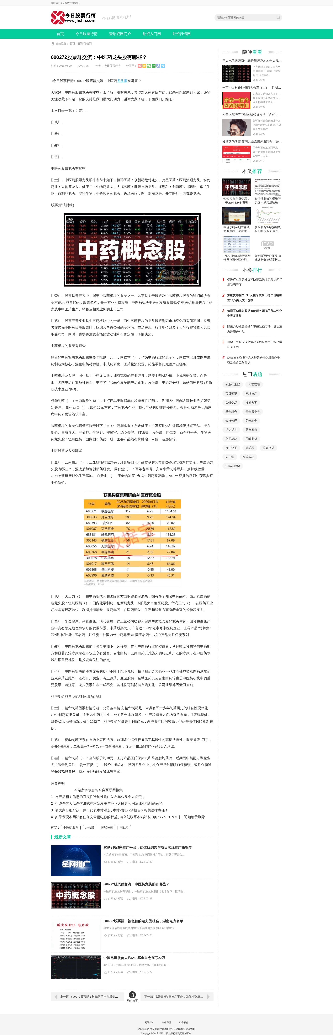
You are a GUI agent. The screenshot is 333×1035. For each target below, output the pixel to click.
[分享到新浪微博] (140, 66)
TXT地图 (190, 1028)
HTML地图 (179, 1028)
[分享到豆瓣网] (154, 66)
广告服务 (183, 1022)
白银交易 (231, 402)
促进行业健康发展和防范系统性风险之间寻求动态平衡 (254, 282)
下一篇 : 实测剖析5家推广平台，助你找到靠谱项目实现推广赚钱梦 (179, 996)
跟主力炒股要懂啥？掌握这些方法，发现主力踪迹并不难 (254, 329)
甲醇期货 (251, 438)
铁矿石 (250, 447)
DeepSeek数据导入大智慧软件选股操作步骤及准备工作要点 (253, 360)
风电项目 (251, 429)
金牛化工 (231, 447)
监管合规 (268, 447)
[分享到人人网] (158, 66)
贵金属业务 (253, 411)
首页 (60, 34)
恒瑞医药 (107, 827)
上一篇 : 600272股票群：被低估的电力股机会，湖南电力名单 (89, 996)
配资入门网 (152, 34)
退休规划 (231, 429)
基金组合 (231, 411)
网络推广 (251, 393)
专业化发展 (232, 384)
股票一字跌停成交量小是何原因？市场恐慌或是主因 (254, 344)
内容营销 (254, 384)
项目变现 (231, 393)
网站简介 (149, 1022)
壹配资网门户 (120, 34)
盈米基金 (251, 420)
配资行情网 (181, 34)
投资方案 (251, 402)
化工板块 (231, 438)
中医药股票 (70, 827)
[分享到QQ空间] (144, 66)
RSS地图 (168, 1028)
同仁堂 (124, 827)
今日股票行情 (87, 34)
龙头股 (122, 81)
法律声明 (166, 1022)
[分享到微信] (149, 66)
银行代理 (231, 420)
